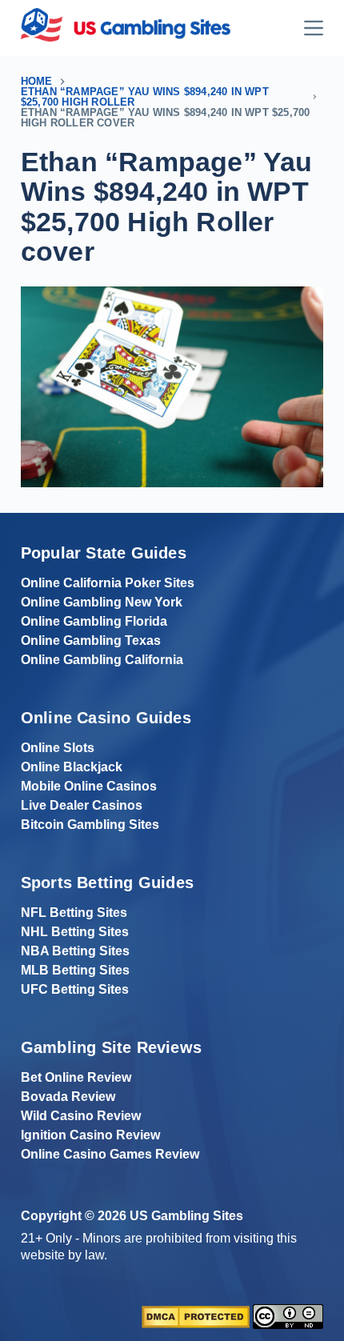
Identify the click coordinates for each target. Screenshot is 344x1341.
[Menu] (313, 28)
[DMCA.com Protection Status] (196, 1316)
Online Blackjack (71, 767)
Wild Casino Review (81, 1116)
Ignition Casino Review (90, 1135)
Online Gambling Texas (91, 640)
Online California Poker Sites (107, 583)
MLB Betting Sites (75, 970)
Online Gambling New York (101, 602)
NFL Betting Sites (74, 912)
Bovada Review (68, 1096)
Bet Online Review (76, 1077)
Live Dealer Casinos (81, 805)
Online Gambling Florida (94, 621)
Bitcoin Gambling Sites (90, 824)
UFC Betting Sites (75, 989)
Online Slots (57, 748)
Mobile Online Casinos (89, 786)
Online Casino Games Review (110, 1154)
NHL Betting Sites (75, 932)
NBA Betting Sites (75, 951)
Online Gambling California (102, 659)
